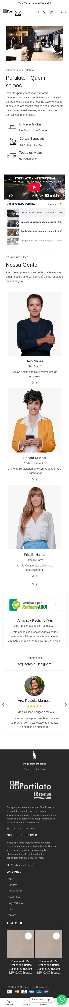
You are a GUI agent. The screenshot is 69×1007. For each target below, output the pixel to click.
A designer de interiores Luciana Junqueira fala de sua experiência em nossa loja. (38, 222)
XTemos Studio (43, 987)
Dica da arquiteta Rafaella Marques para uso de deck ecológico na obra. (38, 231)
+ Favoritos (28, 936)
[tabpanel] (34, 187)
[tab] (34, 212)
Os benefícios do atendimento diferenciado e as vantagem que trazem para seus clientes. (38, 250)
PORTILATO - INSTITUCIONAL (38, 212)
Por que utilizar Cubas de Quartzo (38, 240)
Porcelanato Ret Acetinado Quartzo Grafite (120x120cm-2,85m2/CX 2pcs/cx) (21, 967)
